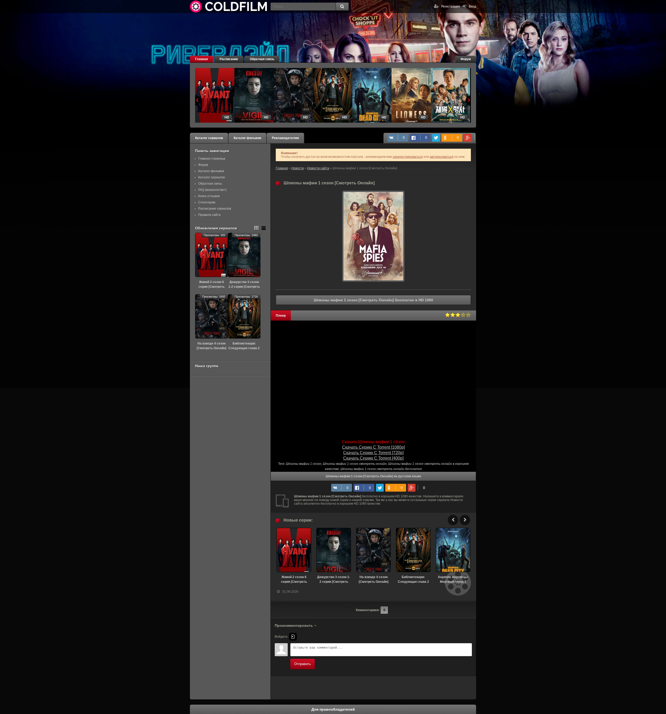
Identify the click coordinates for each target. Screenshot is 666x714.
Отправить (302, 664)
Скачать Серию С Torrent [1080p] (373, 447)
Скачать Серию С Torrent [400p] (373, 458)
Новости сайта (318, 168)
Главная (201, 59)
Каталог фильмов (247, 138)
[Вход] (293, 637)
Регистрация (450, 6)
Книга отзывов (209, 196)
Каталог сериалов (209, 138)
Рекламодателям (285, 138)
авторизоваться (441, 157)
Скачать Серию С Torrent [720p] (373, 452)
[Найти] (342, 6)
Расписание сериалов (214, 208)
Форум (465, 59)
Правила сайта (209, 215)
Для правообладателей (333, 709)
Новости (297, 168)
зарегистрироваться (408, 157)
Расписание (229, 59)
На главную (229, 6)
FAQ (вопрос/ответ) (212, 190)
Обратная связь (262, 59)
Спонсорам (206, 202)
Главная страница (211, 158)
